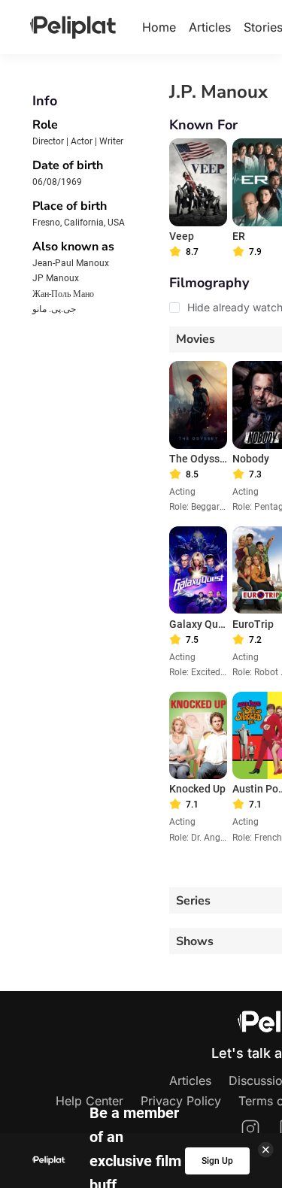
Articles (210, 27)
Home (159, 27)
